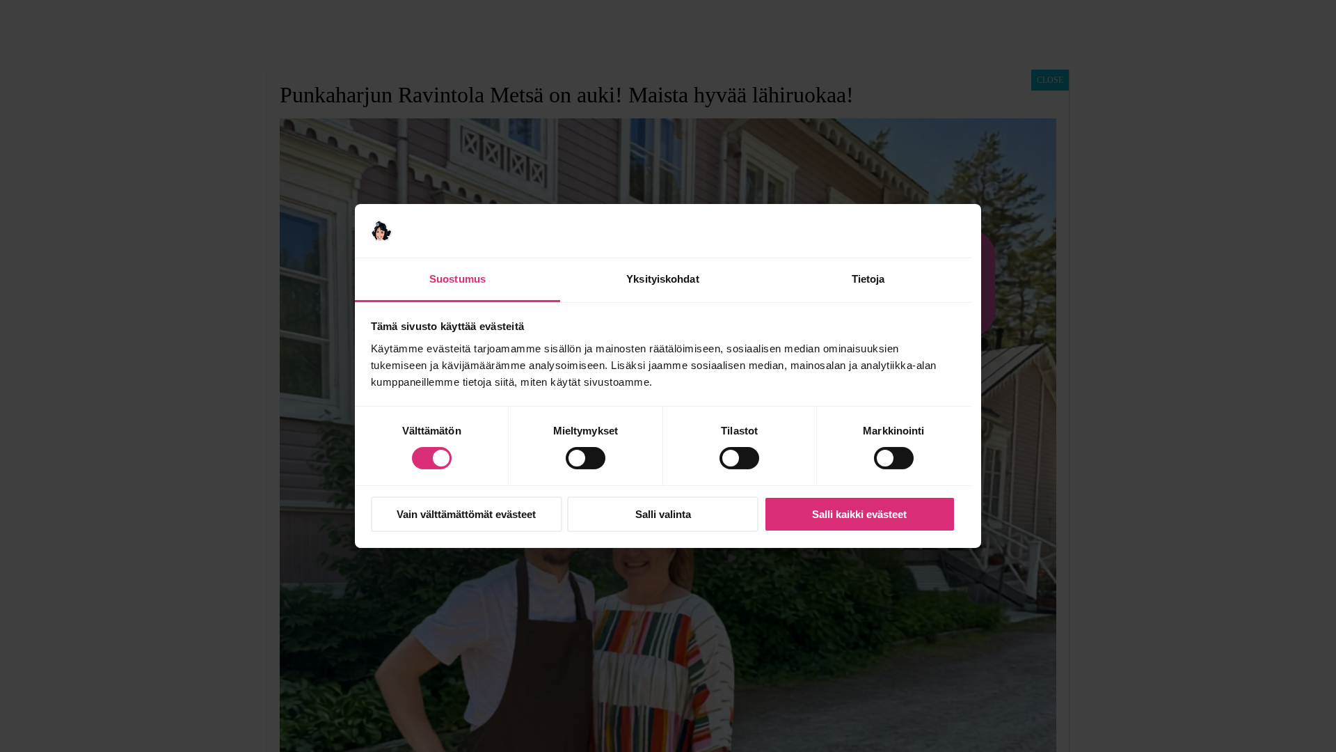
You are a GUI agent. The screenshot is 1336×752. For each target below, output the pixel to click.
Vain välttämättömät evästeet (466, 514)
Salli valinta (663, 514)
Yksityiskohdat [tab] (662, 279)
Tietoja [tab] (868, 279)
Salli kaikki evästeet (859, 514)
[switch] (585, 458)
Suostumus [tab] (457, 279)
